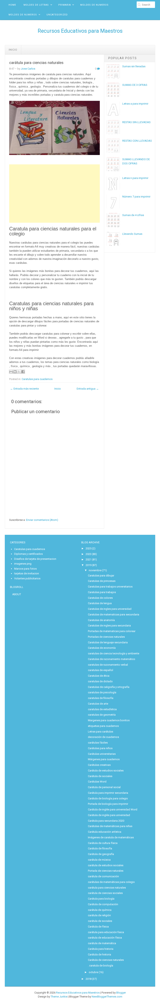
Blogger (121, 992)
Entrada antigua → (88, 388)
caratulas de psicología (102, 692)
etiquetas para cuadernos (103, 726)
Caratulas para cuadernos (37, 379)
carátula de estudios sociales (105, 865)
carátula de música (99, 859)
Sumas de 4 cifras (133, 215)
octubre (93, 972)
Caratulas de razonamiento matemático (111, 659)
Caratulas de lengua (100, 603)
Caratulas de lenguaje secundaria (108, 642)
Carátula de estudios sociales (106, 770)
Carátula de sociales (100, 776)
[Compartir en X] (19, 372)
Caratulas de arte (98, 703)
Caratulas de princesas (101, 580)
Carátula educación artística (104, 831)
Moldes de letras (36, 5)
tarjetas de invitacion (26, 573)
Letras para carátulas (100, 731)
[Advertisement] (54, 193)
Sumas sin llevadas (133, 66)
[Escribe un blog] (15, 372)
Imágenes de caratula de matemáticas (111, 837)
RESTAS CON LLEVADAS (137, 140)
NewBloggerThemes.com (107, 996)
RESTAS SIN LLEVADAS (136, 122)
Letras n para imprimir (135, 178)
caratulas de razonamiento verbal (108, 664)
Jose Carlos (28, 68)
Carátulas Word (97, 781)
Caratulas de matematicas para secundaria (113, 614)
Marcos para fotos (25, 568)
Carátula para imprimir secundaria (108, 792)
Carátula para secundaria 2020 (106, 820)
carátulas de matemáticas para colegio (111, 882)
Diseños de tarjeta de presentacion (35, 558)
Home (12, 5)
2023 (88, 554)
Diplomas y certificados (28, 553)
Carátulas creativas (99, 764)
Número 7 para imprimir (136, 196)
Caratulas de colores (100, 597)
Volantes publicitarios (27, 578)
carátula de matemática (102, 943)
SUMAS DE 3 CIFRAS (134, 84)
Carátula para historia (100, 948)
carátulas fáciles (98, 742)
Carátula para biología (101, 898)
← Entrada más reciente (24, 388)
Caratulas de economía (102, 647)
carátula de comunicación (103, 876)
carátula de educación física (105, 937)
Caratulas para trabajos (102, 592)
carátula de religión (99, 915)
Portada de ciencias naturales (105, 870)
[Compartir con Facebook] (23, 372)
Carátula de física (98, 926)
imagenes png (22, 563)
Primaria (64, 5)
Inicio (13, 49)
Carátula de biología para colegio (108, 798)
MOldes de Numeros (94, 5)
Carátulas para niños (100, 748)
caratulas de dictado (100, 681)
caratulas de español (100, 670)
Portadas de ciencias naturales (106, 636)
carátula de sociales (100, 920)
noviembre (95, 570)
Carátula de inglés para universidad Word (112, 809)
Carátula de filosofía (100, 848)
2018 (88, 978)
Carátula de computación (103, 904)
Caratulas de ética (98, 675)
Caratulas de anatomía (101, 620)
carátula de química (99, 909)
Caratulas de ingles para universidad (109, 608)
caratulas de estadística (102, 709)
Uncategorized (57, 14)
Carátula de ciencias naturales (106, 959)
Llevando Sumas (132, 233)
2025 (88, 548)
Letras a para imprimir (135, 103)
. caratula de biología (100, 965)
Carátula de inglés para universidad (109, 815)
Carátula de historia (99, 954)
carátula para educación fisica (106, 932)
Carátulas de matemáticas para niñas (110, 826)
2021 (88, 559)
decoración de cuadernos (103, 737)
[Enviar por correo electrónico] (11, 372)
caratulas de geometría (102, 714)
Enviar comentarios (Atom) (42, 519)
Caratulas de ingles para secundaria (109, 625)
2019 (88, 565)
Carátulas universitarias (102, 753)
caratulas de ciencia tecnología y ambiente (113, 653)
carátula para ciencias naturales (36, 62)
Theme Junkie (59, 996)
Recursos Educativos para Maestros (80, 31)
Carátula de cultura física (103, 843)
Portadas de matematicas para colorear (111, 631)
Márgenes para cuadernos (104, 759)
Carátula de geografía (101, 854)
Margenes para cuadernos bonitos (109, 720)
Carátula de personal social (104, 787)
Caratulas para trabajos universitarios (110, 586)
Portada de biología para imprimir (108, 803)
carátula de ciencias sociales (105, 893)
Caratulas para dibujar (101, 575)
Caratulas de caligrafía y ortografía (108, 687)
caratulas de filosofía (100, 698)
